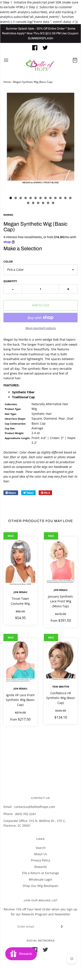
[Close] (73, 19)
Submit (42, 99)
